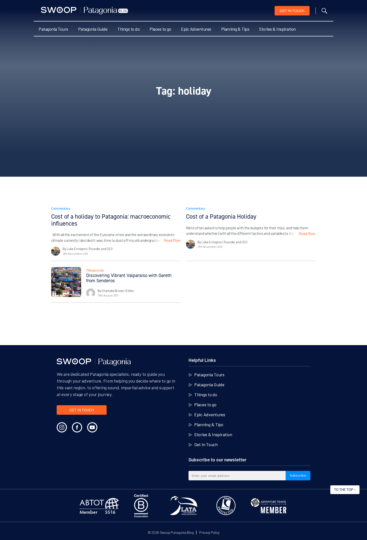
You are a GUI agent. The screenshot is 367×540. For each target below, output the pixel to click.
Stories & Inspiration (277, 29)
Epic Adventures (196, 29)
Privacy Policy (209, 532)
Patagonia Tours (53, 29)
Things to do (128, 29)
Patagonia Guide (93, 29)
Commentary (60, 208)
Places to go (160, 29)
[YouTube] (92, 427)
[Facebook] (77, 427)
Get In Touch (292, 11)
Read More (172, 240)
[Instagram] (62, 427)
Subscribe (298, 475)
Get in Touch (206, 444)
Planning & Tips (235, 29)
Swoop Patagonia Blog (177, 532)
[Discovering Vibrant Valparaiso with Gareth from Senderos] (66, 282)
